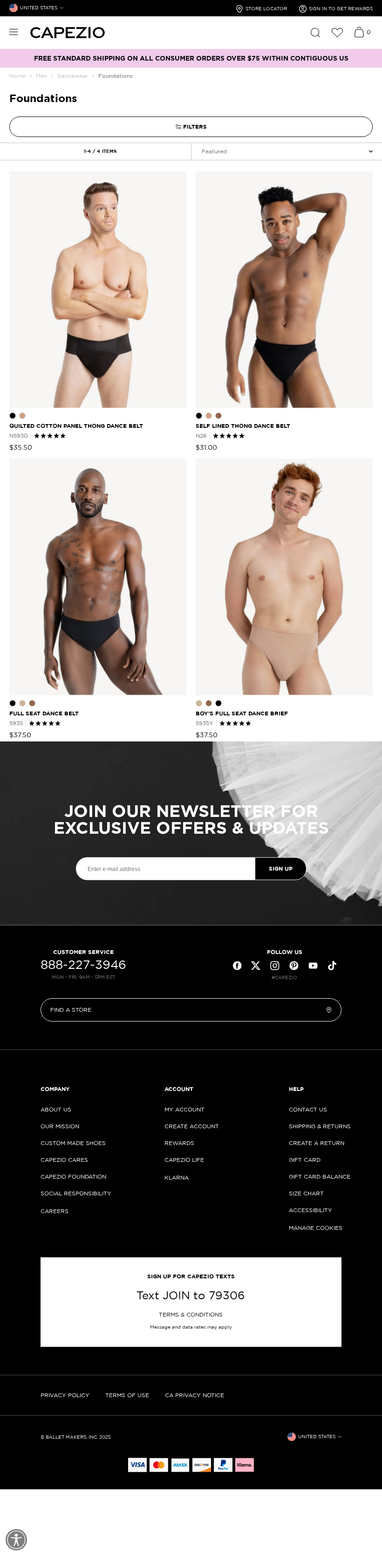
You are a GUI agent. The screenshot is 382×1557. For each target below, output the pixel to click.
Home (17, 76)
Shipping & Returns (320, 1126)
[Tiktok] (332, 965)
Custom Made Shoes (73, 1143)
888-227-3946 (83, 964)
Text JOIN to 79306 (190, 1295)
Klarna (176, 1177)
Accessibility (310, 1210)
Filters (195, 126)
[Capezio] (67, 33)
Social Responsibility (76, 1193)
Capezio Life (184, 1160)
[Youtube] (313, 965)
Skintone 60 (218, 415)
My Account (184, 1109)
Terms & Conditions (191, 1314)
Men (41, 76)
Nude (22, 703)
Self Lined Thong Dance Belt (243, 426)
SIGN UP (281, 868)
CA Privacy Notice (194, 1395)
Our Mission (60, 1126)
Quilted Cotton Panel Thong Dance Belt (76, 426)
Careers (54, 1211)
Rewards (179, 1143)
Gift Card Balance (319, 1176)
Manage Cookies (315, 1228)
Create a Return (316, 1143)
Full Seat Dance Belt (44, 713)
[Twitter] (255, 965)
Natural (22, 415)
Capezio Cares (64, 1160)
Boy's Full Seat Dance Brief (242, 713)
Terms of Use (127, 1395)
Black (12, 415)
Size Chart (306, 1193)
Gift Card (305, 1160)
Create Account (191, 1126)
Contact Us (308, 1109)
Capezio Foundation (73, 1176)
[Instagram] (275, 965)
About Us (56, 1109)
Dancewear (72, 76)
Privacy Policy (65, 1395)
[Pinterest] (294, 965)
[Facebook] (237, 965)
